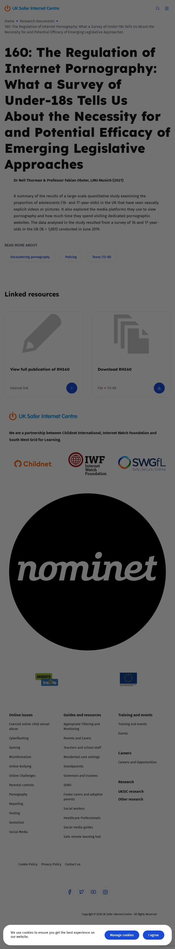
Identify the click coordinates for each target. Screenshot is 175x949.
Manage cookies (122, 935)
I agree (153, 935)
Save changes (129, 529)
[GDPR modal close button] (142, 417)
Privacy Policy (40, 526)
